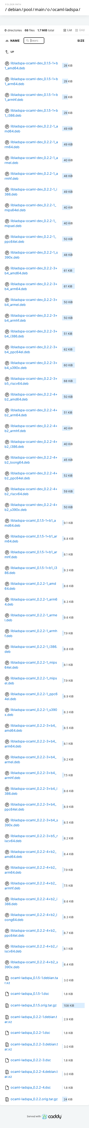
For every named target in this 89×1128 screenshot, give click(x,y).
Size (81, 40)
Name (15, 40)
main (39, 9)
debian (14, 9)
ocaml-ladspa (65, 9)
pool (28, 9)
